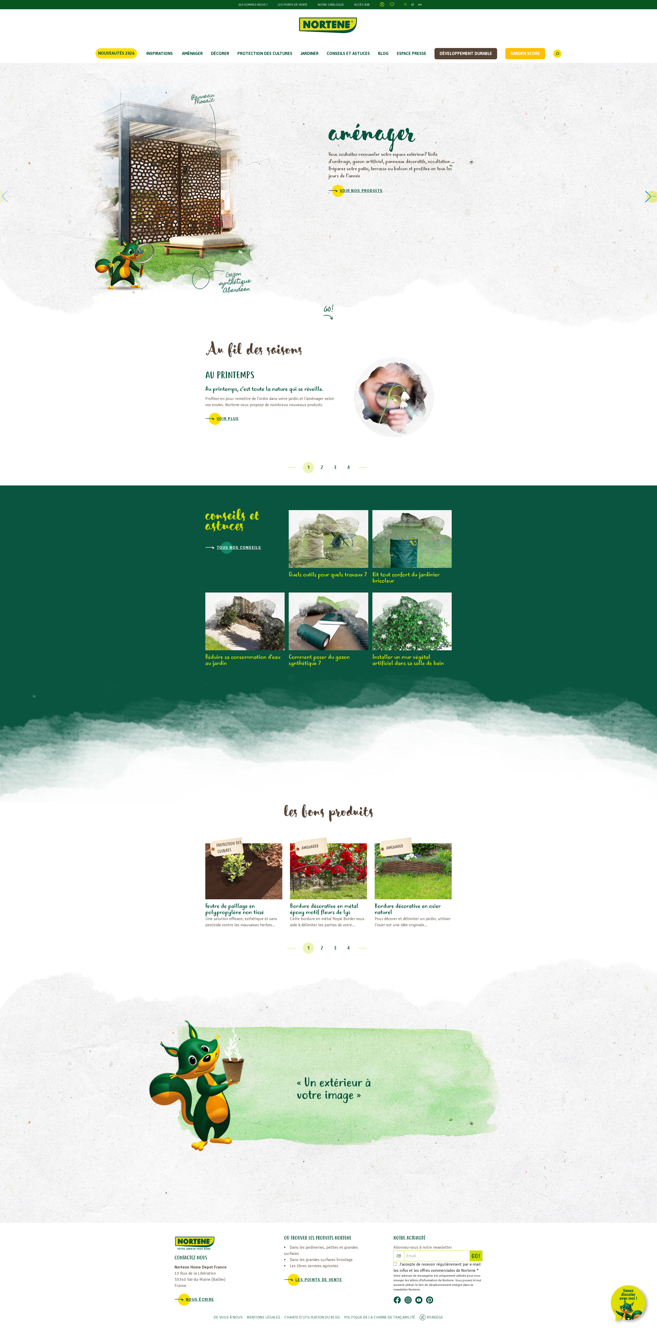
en (420, 4)
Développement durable (466, 53)
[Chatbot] (630, 1304)
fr (405, 4)
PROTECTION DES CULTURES (264, 53)
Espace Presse (411, 53)
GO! (476, 1256)
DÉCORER (220, 53)
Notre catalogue (331, 5)
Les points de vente (292, 5)
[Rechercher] (557, 54)
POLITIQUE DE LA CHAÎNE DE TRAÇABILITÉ (379, 1317)
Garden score (525, 53)
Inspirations (159, 53)
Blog (383, 53)
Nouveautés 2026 (116, 53)
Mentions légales (263, 1317)
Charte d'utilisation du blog (312, 1317)
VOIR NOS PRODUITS (361, 190)
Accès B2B (362, 5)
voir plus (228, 418)
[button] (650, 196)
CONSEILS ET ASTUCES (348, 53)
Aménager (192, 53)
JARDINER (309, 53)
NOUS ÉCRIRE (200, 1299)
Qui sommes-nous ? (252, 5)
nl (412, 4)
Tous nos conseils (239, 547)
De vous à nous (228, 1317)
